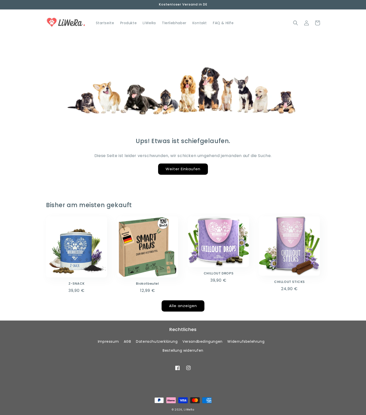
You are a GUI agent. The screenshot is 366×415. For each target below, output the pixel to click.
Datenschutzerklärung (157, 341)
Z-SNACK (76, 284)
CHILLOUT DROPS (218, 273)
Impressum (108, 341)
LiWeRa (189, 410)
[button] (295, 22)
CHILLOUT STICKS (289, 282)
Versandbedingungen (203, 341)
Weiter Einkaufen (183, 168)
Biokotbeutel (147, 284)
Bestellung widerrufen (183, 350)
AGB (127, 341)
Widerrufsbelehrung (245, 341)
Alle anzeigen (183, 305)
